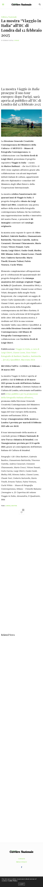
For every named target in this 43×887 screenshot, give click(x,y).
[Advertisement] (21, 62)
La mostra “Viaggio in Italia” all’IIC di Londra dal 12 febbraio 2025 (21, 28)
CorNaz (16, 40)
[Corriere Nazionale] (21, 4)
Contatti (21, 859)
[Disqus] (21, 547)
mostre (14, 505)
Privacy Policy (21, 862)
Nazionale (12, 17)
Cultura (4, 17)
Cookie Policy (12, 881)
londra (8, 505)
